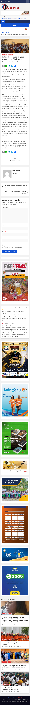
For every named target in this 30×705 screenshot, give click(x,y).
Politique (10, 613)
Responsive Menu (27, 1)
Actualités (4, 54)
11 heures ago (6, 624)
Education (10, 54)
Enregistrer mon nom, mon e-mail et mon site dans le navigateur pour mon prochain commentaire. (14, 246)
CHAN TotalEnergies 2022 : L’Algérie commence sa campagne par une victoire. (15, 186)
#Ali (25, 18)
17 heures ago (6, 646)
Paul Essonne (13, 61)
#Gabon (9, 18)
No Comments (21, 61)
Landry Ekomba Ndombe (17, 624)
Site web (4, 238)
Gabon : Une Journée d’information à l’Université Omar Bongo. (16, 192)
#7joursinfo (4, 18)
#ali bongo (20, 18)
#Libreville (15, 18)
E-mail (4, 232)
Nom (3, 225)
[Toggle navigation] (7, 21)
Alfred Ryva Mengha (16, 646)
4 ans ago (5, 61)
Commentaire (5, 207)
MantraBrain (15, 703)
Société (9, 639)
